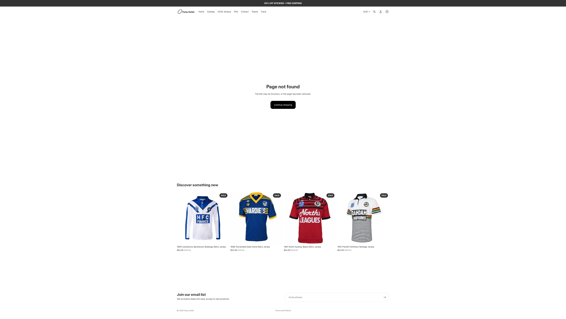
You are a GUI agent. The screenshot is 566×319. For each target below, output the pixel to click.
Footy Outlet (189, 310)
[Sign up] (385, 297)
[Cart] (387, 11)
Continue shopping (283, 105)
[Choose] (224, 239)
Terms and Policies (283, 310)
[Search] (374, 11)
